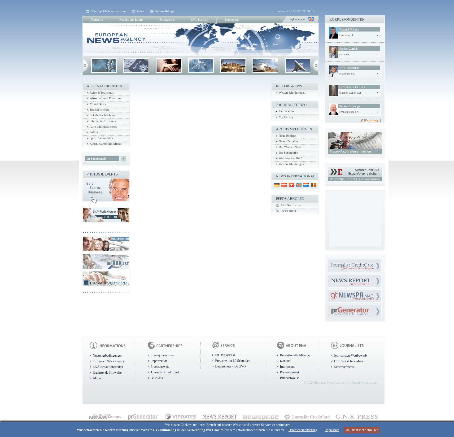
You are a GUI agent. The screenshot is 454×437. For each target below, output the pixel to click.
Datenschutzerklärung (302, 430)
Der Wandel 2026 (290, 147)
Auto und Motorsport (103, 126)
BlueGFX (157, 378)
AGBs (97, 378)
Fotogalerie (166, 19)
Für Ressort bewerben (348, 361)
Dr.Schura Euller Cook (352, 87)
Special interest (99, 109)
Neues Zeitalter (288, 141)
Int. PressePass (225, 355)
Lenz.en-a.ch (346, 35)
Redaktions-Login (131, 19)
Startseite (97, 19)
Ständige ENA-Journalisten (108, 11)
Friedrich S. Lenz (349, 29)
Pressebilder (288, 211)
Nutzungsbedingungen (107, 355)
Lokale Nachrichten (102, 115)
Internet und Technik (103, 121)
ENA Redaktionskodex (108, 367)
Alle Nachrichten (291, 205)
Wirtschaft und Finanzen (105, 98)
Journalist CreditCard (165, 372)
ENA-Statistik (199, 19)
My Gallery (286, 117)
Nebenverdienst (344, 367)
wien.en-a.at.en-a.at (350, 92)
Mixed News (98, 104)
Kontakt (285, 361)
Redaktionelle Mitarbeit (295, 355)
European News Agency (109, 361)
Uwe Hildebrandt (349, 68)
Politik (94, 132)
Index (140, 11)
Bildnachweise (289, 378)
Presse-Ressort (289, 372)
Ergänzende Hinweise (107, 372)
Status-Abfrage (164, 11)
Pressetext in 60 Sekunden (232, 361)
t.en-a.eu (344, 54)
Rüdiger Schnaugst (350, 106)
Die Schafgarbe (288, 152)
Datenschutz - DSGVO (230, 366)
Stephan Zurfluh (348, 48)
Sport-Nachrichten (101, 138)
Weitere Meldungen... (292, 92)
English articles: (297, 19)
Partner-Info (286, 111)
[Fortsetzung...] (372, 120)
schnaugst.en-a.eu (349, 112)
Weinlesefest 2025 (290, 158)
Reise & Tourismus (102, 92)
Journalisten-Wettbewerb (350, 355)
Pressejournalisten (163, 355)
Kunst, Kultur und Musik (106, 143)
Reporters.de (159, 361)
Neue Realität (287, 135)
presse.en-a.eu (347, 73)
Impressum (332, 430)
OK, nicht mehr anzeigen (361, 430)
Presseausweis (160, 366)
